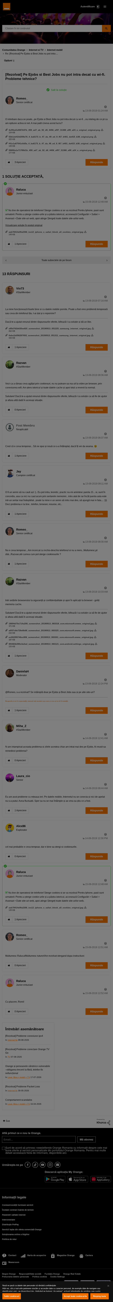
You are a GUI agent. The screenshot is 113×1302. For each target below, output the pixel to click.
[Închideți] (108, 1286)
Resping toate (99, 1296)
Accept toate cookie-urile (75, 1296)
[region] (56, 1291)
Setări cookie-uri (11, 1296)
